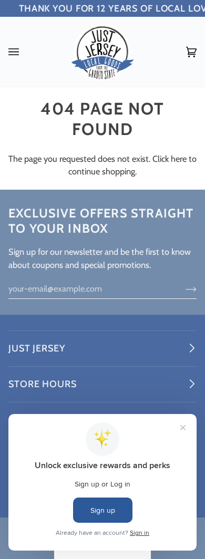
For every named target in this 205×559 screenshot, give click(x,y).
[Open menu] (24, 52)
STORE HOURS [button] (42, 384)
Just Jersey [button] (36, 348)
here (179, 158)
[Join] (183, 288)
